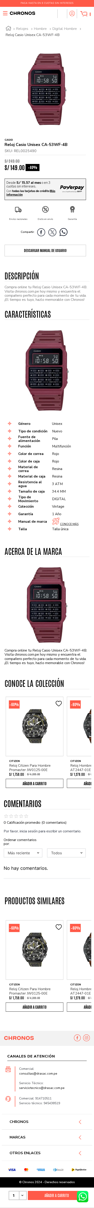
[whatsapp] (65, 233)
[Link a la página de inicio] (8, 29)
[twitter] (53, 233)
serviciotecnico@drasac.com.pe (42, 1088)
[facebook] (42, 233)
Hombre (40, 28)
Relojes (22, 28)
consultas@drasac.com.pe (38, 1073)
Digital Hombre (64, 28)
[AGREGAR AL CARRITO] (56, 1195)
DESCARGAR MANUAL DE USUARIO (45, 250)
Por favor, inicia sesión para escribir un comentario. (42, 831)
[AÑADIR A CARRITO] (34, 783)
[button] (62, 13)
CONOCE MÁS (69, 524)
